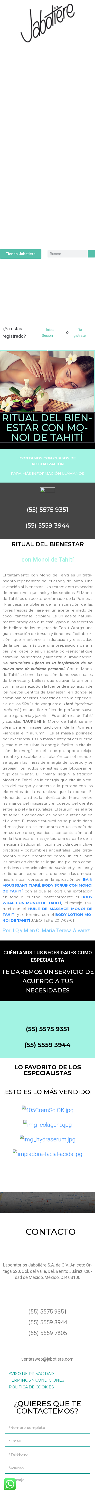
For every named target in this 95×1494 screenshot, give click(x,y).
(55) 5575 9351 (47, 1029)
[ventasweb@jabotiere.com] (47, 1345)
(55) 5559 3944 (47, 1045)
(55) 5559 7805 (47, 1333)
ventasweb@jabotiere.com (47, 1359)
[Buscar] (91, 253)
